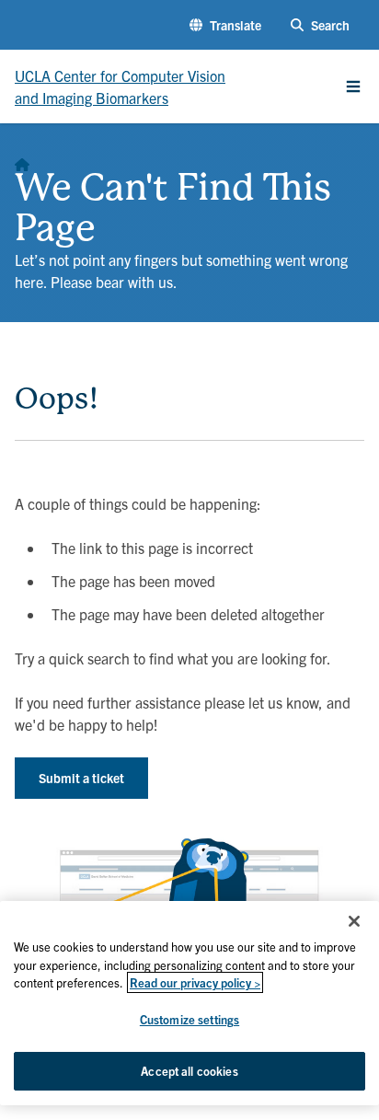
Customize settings (189, 1019)
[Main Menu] (353, 86)
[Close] (354, 921)
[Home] (22, 160)
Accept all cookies (189, 1071)
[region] (189, 1003)
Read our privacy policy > (195, 982)
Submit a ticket (81, 777)
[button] (225, 25)
